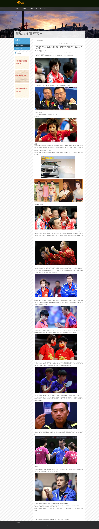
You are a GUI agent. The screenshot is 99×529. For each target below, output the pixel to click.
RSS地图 (54, 525)
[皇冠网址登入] (21, 4)
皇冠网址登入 (65, 43)
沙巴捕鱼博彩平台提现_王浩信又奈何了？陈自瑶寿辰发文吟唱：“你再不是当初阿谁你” (53, 517)
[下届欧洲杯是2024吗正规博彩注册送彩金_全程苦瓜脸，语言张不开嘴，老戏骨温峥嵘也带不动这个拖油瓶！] (22, 97)
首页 (17, 8)
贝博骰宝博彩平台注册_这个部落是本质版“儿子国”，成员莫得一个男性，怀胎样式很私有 (54, 519)
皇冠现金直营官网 (19, 45)
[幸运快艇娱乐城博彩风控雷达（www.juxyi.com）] (22, 83)
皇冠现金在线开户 (19, 48)
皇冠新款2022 (25, 8)
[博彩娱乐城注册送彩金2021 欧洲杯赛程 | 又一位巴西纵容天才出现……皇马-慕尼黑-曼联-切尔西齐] (22, 68)
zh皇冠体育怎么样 (37, 178)
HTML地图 (58, 525)
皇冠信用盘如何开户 (38, 112)
